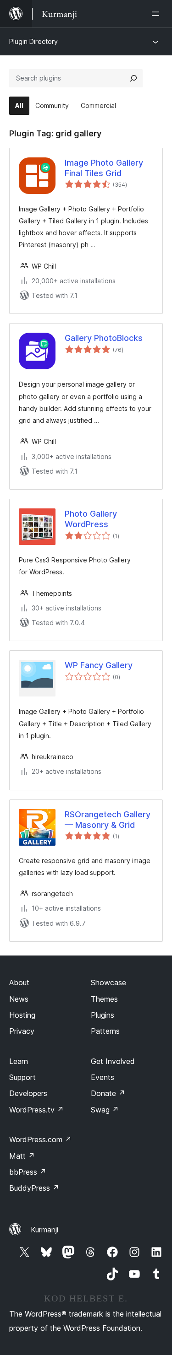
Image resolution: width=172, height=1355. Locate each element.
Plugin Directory (33, 41)
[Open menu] (157, 13)
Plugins (102, 1015)
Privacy (21, 1031)
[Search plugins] (133, 78)
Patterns (105, 1031)
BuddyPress (34, 1188)
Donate (108, 1093)
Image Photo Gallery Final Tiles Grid (104, 168)
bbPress (27, 1172)
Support (22, 1077)
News (18, 999)
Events (102, 1077)
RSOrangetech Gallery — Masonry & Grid (107, 820)
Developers (28, 1093)
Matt (22, 1156)
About (19, 982)
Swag (105, 1109)
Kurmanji (44, 1229)
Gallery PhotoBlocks (104, 338)
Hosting (22, 1015)
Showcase (108, 982)
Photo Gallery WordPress (91, 519)
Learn (18, 1061)
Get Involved (113, 1061)
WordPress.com (40, 1139)
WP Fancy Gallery (99, 665)
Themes (104, 999)
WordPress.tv (36, 1109)
